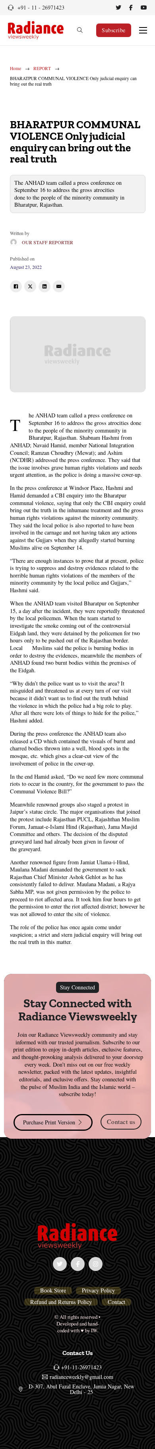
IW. (94, 1330)
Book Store (53, 1290)
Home (15, 68)
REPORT (42, 68)
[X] (30, 286)
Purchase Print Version (49, 1122)
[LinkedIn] (44, 286)
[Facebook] (16, 286)
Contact (116, 1302)
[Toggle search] (80, 30)
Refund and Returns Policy (61, 1302)
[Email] (59, 286)
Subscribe (114, 30)
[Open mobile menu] (143, 30)
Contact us (121, 1121)
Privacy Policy (98, 1290)
